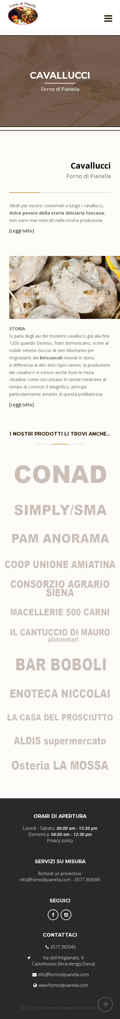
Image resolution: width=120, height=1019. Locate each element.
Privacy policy (60, 840)
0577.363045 (87, 879)
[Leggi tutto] (21, 231)
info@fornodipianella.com (45, 879)
